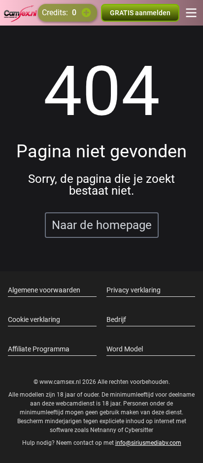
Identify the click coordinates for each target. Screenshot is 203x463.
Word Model (124, 349)
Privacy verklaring (133, 290)
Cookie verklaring (34, 319)
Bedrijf (116, 319)
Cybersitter (139, 430)
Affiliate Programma (38, 349)
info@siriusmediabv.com (148, 442)
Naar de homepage (102, 225)
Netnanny (104, 430)
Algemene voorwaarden (44, 290)
